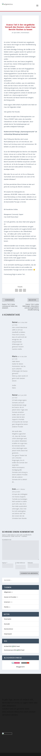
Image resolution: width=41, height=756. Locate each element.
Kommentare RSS (10, 650)
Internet (7, 602)
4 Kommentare (25, 32)
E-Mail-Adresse (20, 563)
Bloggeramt (20, 667)
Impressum (8, 634)
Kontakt (7, 624)
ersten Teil (9, 42)
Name (4, 563)
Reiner (15, 322)
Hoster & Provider (10, 597)
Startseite (7, 619)
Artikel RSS (8, 646)
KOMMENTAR (6, 540)
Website (30, 563)
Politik (6, 607)
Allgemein (7, 592)
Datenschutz (8, 629)
